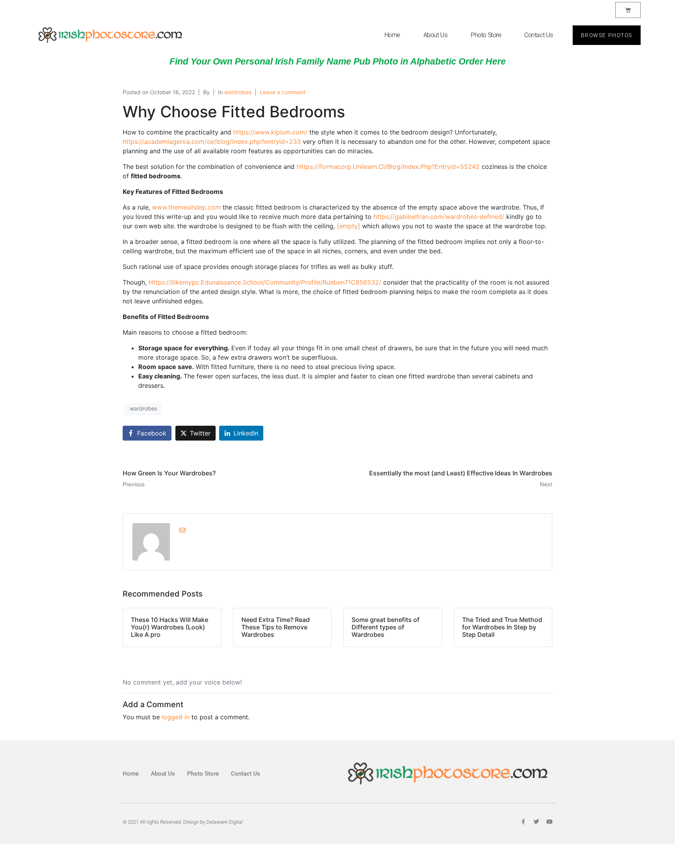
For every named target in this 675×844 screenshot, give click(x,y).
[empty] (348, 226)
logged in (175, 717)
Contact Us (538, 35)
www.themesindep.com (186, 207)
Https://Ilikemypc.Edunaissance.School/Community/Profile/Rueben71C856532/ (264, 282)
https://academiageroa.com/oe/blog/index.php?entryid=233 (212, 141)
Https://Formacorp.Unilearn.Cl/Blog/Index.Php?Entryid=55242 (388, 166)
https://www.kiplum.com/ (270, 132)
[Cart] (628, 10)
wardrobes (238, 92)
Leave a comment (282, 92)
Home (392, 35)
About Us (435, 35)
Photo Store (486, 35)
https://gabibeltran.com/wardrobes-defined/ (438, 216)
